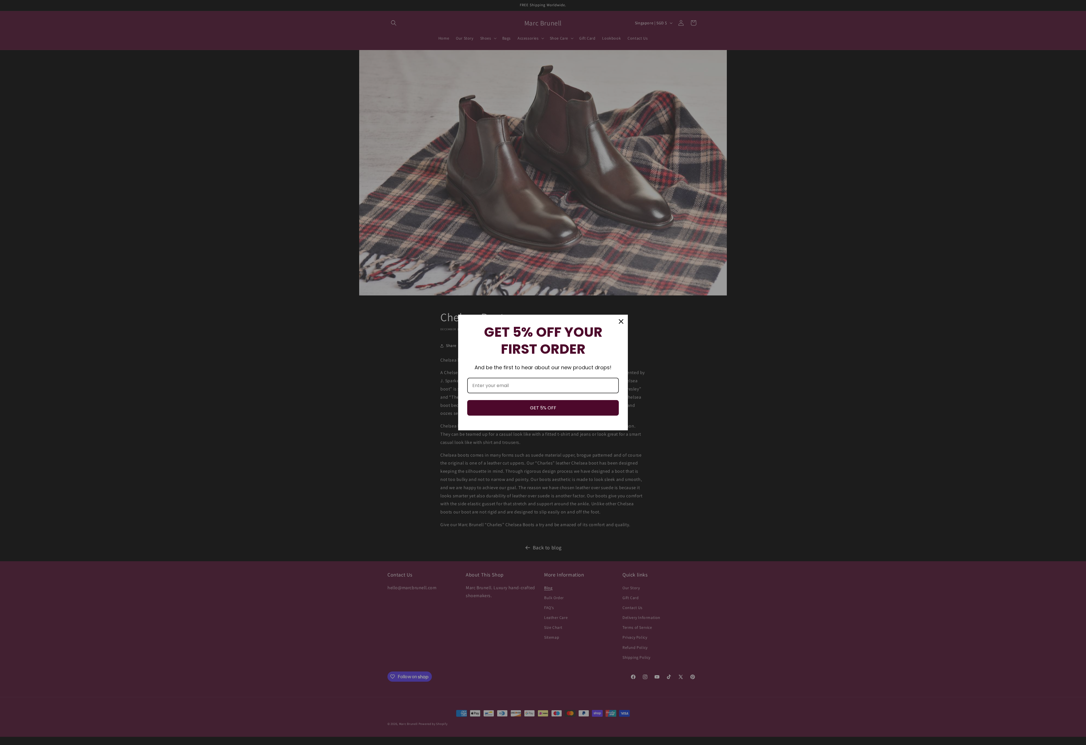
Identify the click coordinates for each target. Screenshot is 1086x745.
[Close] (621, 321)
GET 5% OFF (543, 408)
